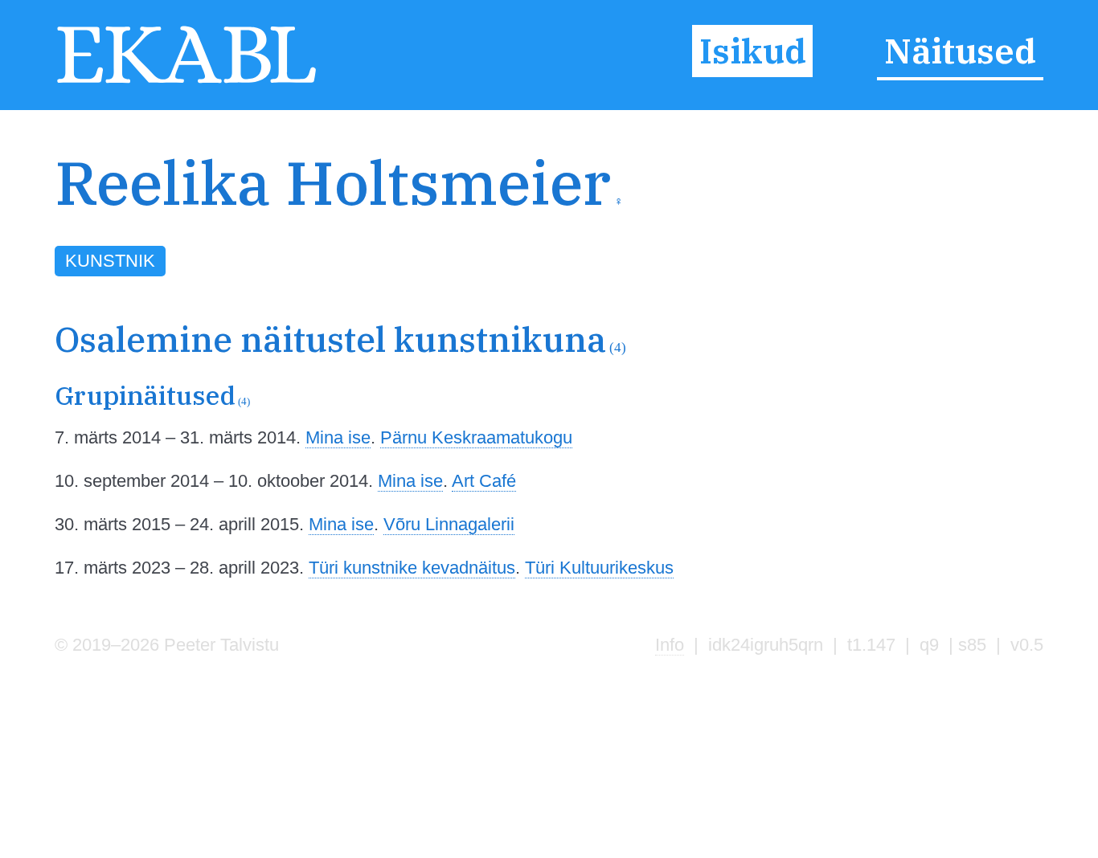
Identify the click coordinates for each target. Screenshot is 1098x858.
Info (669, 645)
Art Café (484, 481)
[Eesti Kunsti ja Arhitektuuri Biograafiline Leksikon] (186, 82)
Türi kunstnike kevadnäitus (412, 568)
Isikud (752, 51)
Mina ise (338, 437)
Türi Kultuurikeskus (599, 568)
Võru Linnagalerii (448, 524)
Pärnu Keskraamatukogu (476, 437)
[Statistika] (965, 213)
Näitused (960, 51)
